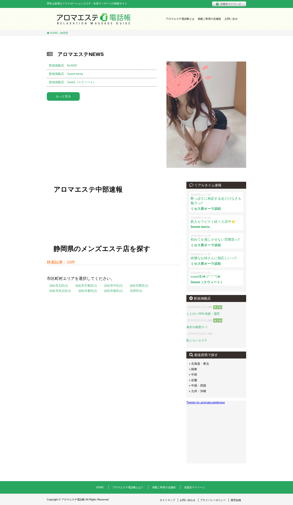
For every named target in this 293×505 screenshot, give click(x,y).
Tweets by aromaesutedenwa (205, 402)
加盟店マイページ (194, 487)
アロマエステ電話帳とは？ (128, 487)
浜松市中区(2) (113, 285)
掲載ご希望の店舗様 (209, 18)
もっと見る (63, 96)
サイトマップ (167, 500)
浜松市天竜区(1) (86, 285)
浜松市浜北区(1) (60, 290)
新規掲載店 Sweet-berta (66, 73)
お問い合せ (231, 18)
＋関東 (192, 369)
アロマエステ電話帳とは (180, 18)
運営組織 (236, 500)
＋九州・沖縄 (197, 391)
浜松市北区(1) (58, 285)
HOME (53, 32)
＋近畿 (192, 380)
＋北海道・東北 (198, 363)
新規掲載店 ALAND (63, 65)
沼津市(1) (136, 290)
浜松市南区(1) (113, 290)
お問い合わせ (187, 500)
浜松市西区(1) (139, 285)
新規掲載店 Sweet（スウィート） (72, 82)
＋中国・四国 (197, 385)
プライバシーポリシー (213, 500)
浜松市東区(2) (87, 290)
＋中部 (192, 374)
